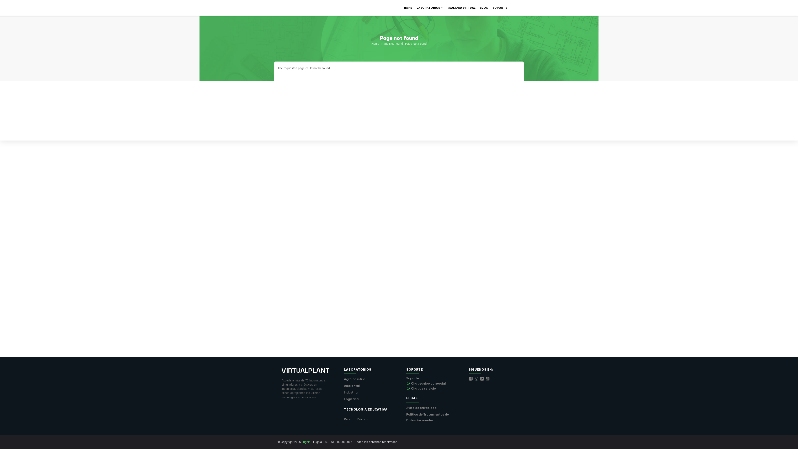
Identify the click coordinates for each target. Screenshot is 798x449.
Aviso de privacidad (421, 408)
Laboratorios (429, 7)
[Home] (305, 5)
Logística (351, 399)
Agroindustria (354, 379)
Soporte (500, 7)
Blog (484, 7)
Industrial (351, 392)
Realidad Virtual (461, 7)
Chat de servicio (423, 388)
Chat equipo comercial (428, 383)
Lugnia (306, 442)
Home (408, 7)
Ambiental (352, 386)
